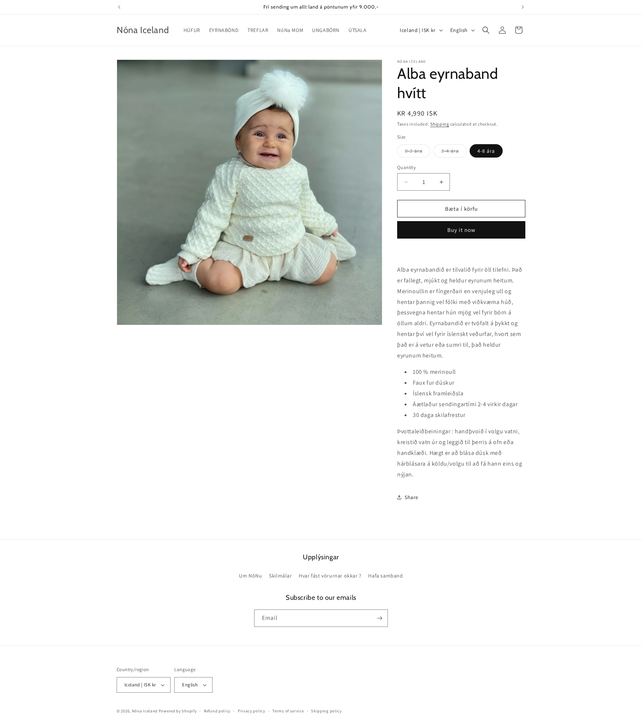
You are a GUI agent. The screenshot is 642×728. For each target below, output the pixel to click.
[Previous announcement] (119, 7)
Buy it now (461, 229)
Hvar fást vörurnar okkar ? (330, 575)
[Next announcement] (523, 7)
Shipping (439, 124)
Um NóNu (250, 575)
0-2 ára (417, 152)
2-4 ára (454, 152)
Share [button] (411, 497)
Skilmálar (280, 575)
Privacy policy (251, 711)
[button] (486, 30)
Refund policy (217, 711)
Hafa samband (385, 575)
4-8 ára (486, 151)
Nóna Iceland (145, 711)
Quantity (406, 167)
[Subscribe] (379, 618)
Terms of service (288, 711)
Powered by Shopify (178, 711)
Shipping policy (326, 711)
